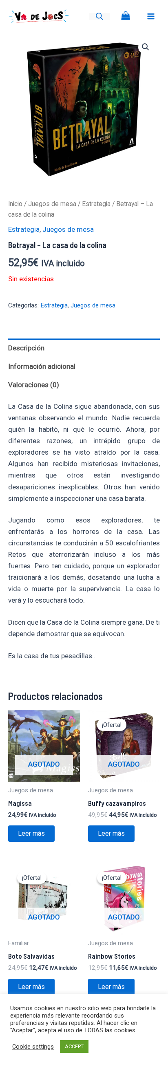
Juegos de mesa (52, 204)
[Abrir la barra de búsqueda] (99, 16)
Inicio (15, 204)
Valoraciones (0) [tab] (33, 385)
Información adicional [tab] (41, 366)
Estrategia (96, 204)
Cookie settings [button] (33, 1046)
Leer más (31, 833)
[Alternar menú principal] (151, 16)
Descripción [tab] (26, 348)
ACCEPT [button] (74, 1046)
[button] (145, 47)
